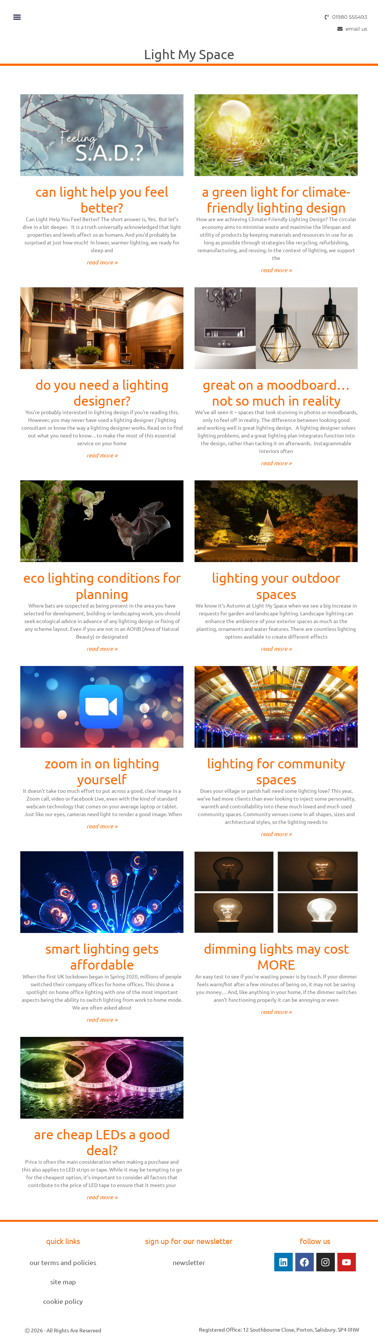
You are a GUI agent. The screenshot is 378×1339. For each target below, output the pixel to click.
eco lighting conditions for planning (102, 585)
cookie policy (63, 1301)
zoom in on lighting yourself (102, 771)
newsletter (189, 1262)
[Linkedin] (283, 1262)
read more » (101, 262)
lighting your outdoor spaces (276, 585)
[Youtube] (346, 1262)
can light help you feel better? (101, 199)
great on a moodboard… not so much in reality (276, 392)
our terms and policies (63, 1262)
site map (63, 1281)
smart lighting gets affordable (102, 956)
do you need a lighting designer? (102, 392)
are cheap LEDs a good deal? (102, 1142)
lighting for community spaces (276, 771)
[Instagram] (325, 1262)
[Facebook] (304, 1262)
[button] (17, 17)
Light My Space (189, 54)
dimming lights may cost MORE (276, 956)
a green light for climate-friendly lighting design (276, 199)
